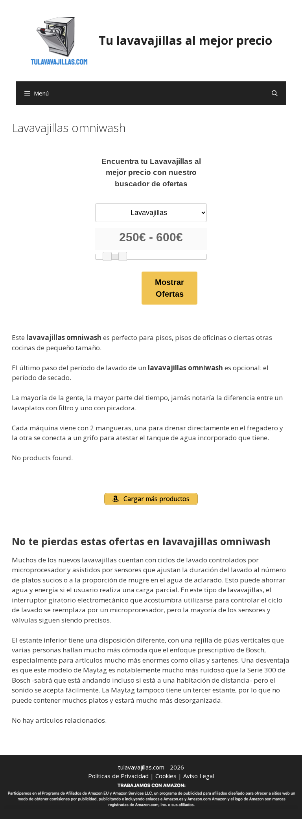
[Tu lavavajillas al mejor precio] (59, 39)
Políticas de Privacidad (118, 776)
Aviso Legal (198, 776)
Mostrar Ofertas (169, 288)
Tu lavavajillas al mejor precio (185, 40)
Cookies (166, 776)
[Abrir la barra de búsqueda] (274, 93)
